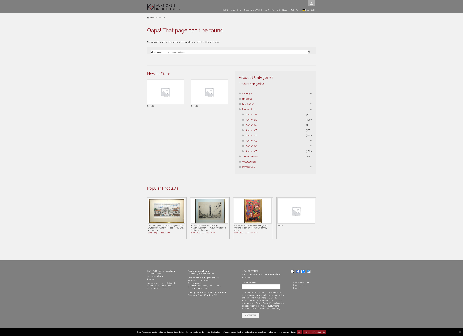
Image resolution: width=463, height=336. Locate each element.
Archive (270, 10)
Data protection (300, 285)
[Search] (309, 52)
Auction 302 (251, 135)
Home (225, 10)
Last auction (248, 103)
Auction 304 (251, 145)
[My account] (311, 3)
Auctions (236, 10)
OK (299, 332)
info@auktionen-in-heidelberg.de (161, 283)
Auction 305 (251, 151)
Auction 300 (251, 124)
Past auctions (248, 109)
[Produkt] (165, 92)
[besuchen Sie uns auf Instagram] (292, 271)
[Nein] (460, 332)
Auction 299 (251, 119)
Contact (295, 10)
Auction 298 (251, 114)
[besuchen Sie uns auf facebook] (298, 271)
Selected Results (250, 156)
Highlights (247, 98)
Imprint (296, 288)
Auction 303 (251, 140)
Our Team (282, 10)
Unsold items (248, 166)
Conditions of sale (301, 282)
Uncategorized (249, 161)
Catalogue (247, 93)
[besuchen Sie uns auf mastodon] (308, 271)
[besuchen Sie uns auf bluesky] (303, 271)
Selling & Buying (253, 10)
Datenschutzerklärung (270, 308)
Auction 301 (251, 130)
